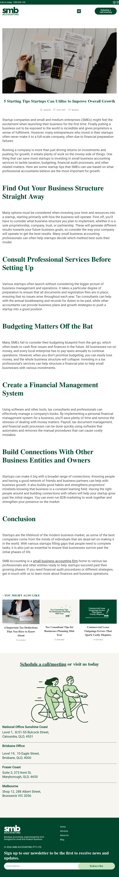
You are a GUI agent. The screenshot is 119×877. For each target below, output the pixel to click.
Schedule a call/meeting (43, 663)
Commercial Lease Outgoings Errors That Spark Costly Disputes (98, 631)
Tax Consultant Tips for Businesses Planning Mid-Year (59, 631)
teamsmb (47, 110)
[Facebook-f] (118, 2)
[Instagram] (114, 2)
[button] (79, 11)
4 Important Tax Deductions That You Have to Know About (21, 631)
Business (75, 110)
